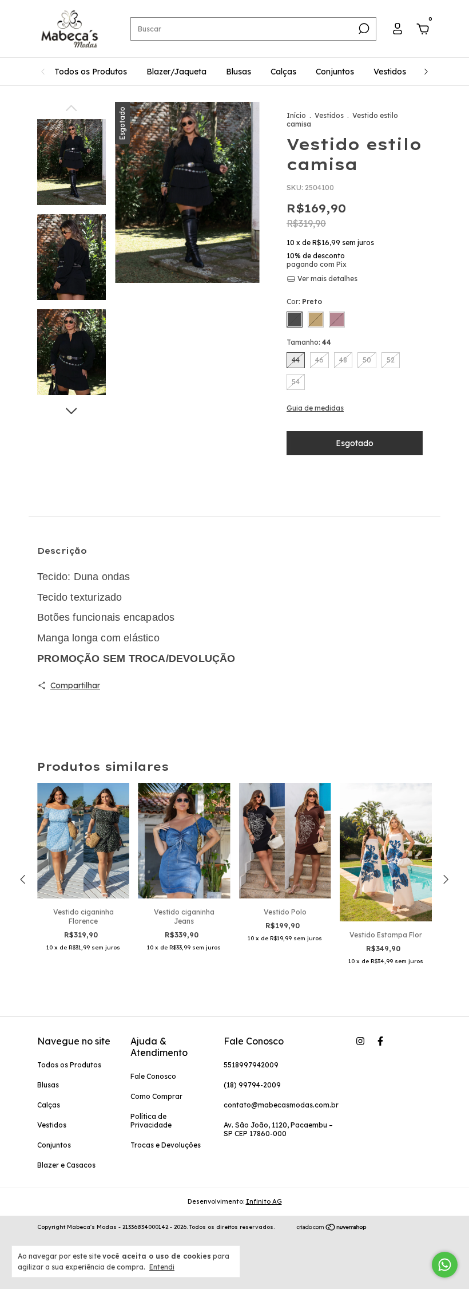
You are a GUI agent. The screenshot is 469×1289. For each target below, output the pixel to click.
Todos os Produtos (90, 71)
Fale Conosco (153, 1076)
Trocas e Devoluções (165, 1145)
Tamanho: (309, 342)
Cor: (304, 301)
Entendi (161, 1267)
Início (296, 115)
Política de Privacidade (151, 1120)
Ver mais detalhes (326, 278)
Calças (283, 71)
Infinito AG (264, 1201)
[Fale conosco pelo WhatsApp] (445, 1265)
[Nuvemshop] (332, 1228)
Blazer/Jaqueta (176, 71)
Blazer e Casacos (66, 1165)
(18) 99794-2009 (252, 1085)
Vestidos (389, 71)
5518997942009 (251, 1065)
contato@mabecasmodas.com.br (281, 1105)
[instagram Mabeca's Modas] (360, 1041)
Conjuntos (335, 71)
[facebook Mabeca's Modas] (380, 1041)
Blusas (238, 71)
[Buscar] (362, 28)
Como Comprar (156, 1096)
